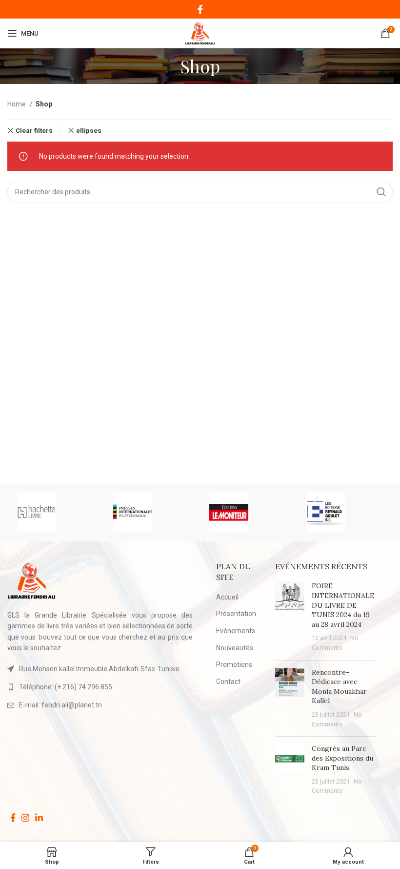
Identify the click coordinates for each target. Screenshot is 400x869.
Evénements (235, 631)
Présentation (236, 614)
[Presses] (151, 512)
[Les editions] (344, 512)
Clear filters (34, 130)
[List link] (100, 687)
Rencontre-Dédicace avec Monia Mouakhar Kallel (339, 686)
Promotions (234, 664)
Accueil (227, 597)
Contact (228, 681)
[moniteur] (248, 512)
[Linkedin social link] (39, 817)
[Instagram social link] (25, 817)
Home (17, 104)
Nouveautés (234, 648)
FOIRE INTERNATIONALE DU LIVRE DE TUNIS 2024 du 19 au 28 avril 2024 (343, 604)
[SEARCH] (381, 192)
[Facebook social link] (200, 9)
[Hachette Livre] (55, 512)
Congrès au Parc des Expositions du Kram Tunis (342, 758)
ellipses (88, 130)
